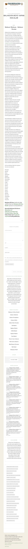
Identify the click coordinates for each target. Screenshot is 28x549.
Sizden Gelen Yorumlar (14, 323)
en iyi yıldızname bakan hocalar (13, 481)
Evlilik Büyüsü (14, 331)
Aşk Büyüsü (14, 325)
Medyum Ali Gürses (12, 543)
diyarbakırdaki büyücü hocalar (13, 479)
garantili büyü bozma (11, 477)
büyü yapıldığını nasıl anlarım (13, 516)
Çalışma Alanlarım (14, 315)
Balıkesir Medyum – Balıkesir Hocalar (14, 28)
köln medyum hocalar (11, 507)
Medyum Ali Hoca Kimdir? (14, 312)
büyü (20, 48)
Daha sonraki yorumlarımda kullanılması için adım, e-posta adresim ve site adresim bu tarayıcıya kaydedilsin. (14, 259)
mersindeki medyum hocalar (12, 518)
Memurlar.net (8, 210)
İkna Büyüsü (14, 336)
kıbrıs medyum (9, 473)
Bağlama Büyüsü (14, 328)
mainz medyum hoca (11, 520)
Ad (5, 242)
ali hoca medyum (10, 492)
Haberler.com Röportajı (11, 211)
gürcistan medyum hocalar (12, 468)
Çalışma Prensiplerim (14, 317)
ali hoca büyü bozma (11, 490)
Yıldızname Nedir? (14, 349)
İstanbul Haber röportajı (11, 213)
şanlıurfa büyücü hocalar (12, 509)
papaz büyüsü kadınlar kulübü (13, 503)
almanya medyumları (11, 501)
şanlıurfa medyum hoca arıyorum (13, 475)
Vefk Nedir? (14, 347)
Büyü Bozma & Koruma (14, 344)
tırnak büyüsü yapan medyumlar (13, 486)
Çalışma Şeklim (14, 320)
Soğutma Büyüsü (14, 333)
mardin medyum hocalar (11, 505)
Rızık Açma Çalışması (14, 341)
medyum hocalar (8, 43)
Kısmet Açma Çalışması (14, 339)
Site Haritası (7, 546)
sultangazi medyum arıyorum (12, 496)
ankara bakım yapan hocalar (12, 466)
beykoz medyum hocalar (11, 514)
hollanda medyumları (11, 488)
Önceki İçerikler (17, 271)
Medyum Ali (7, 543)
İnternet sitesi (7, 252)
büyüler (17, 60)
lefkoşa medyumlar (11, 494)
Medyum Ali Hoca (19, 543)
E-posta (6, 247)
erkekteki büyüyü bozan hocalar (13, 499)
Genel (14, 25)
